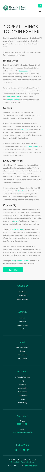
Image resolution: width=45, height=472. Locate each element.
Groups (22, 351)
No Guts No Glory (13, 97)
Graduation (22, 355)
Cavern (16, 221)
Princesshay (23, 71)
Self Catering (22, 358)
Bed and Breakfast (22, 347)
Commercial (22, 392)
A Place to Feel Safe (22, 377)
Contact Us (13, 270)
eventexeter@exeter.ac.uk (22, 432)
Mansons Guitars (13, 99)
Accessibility (22, 403)
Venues (22, 318)
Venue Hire (22, 295)
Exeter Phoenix (17, 229)
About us (22, 384)
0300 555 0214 (22, 424)
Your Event (22, 292)
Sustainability (22, 388)
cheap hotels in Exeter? (20, 261)
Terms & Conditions (27, 462)
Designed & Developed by (22, 466)
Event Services (22, 299)
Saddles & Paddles (31, 146)
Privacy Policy (15, 462)
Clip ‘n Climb (25, 129)
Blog (22, 381)
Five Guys (21, 191)
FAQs (23, 329)
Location (22, 321)
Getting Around (22, 325)
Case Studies (22, 395)
